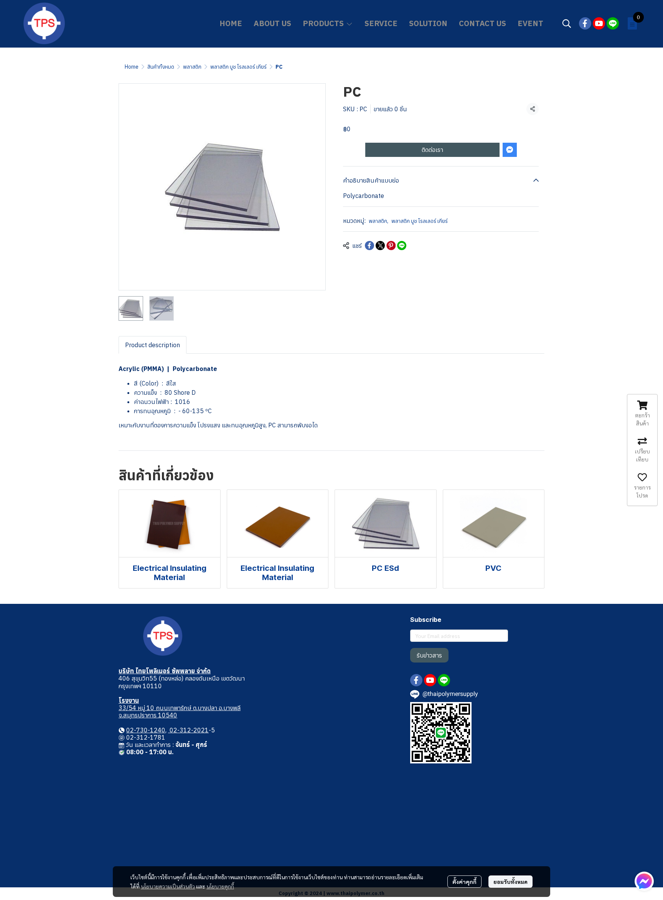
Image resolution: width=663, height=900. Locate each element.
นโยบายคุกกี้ (220, 886)
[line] (613, 23)
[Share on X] (380, 245)
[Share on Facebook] (369, 245)
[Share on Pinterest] (391, 245)
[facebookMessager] (644, 881)
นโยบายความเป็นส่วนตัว (168, 886)
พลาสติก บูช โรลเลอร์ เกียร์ (238, 66)
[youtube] (599, 23)
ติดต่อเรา (432, 149)
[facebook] (585, 23)
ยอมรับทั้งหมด (510, 881)
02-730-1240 (145, 730)
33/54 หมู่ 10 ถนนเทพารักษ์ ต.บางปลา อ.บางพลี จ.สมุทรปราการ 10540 (180, 711)
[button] (566, 23)
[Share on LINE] (401, 245)
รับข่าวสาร (429, 655)
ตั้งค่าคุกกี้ (464, 881)
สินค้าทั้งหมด (160, 66)
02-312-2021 (188, 730)
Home (132, 66)
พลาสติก (192, 66)
